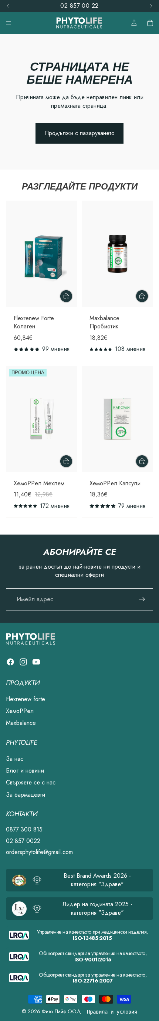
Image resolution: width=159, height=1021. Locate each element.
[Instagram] (23, 661)
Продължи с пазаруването (79, 133)
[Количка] (150, 23)
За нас (14, 758)
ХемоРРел (20, 711)
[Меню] (8, 22)
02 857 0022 (23, 841)
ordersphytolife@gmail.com (39, 852)
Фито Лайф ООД (61, 1011)
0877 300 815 (24, 830)
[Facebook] (10, 661)
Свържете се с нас (30, 783)
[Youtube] (36, 661)
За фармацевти (25, 794)
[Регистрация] (142, 599)
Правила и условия (112, 1012)
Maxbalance (21, 723)
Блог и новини (25, 771)
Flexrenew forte (25, 699)
